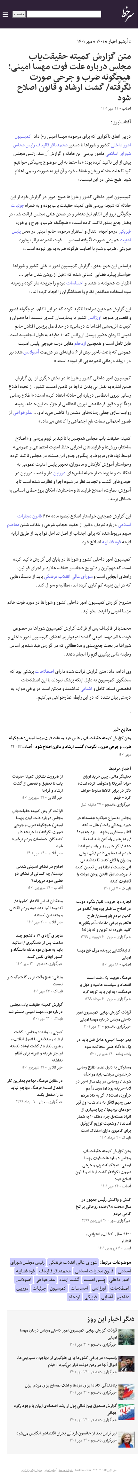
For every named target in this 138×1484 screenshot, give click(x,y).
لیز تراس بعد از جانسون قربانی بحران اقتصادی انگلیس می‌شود (66, 1433)
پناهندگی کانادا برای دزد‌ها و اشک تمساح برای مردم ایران (71, 1385)
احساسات (75, 283)
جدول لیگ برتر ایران (31, 1470)
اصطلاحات (44, 671)
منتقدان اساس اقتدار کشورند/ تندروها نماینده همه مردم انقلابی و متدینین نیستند (36, 908)
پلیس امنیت (94, 1280)
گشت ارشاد (69, 1280)
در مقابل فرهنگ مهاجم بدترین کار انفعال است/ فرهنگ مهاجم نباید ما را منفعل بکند (35, 1088)
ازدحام (80, 343)
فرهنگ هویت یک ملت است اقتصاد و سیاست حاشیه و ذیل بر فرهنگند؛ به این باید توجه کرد (105, 985)
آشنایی (86, 689)
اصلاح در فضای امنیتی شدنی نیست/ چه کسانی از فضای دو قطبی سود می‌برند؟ (39, 873)
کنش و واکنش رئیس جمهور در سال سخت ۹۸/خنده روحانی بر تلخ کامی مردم (103, 1206)
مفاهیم (13, 525)
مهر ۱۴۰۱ (84, 41)
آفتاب (26, 746)
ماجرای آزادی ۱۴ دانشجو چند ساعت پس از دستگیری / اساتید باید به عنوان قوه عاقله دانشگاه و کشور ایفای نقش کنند (37, 946)
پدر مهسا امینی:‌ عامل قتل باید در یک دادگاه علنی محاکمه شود (104, 1044)
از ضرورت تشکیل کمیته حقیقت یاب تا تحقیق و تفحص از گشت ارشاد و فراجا (37, 783)
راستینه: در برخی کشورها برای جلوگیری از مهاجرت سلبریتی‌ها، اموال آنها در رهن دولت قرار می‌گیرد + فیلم (67, 1362)
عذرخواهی (22, 412)
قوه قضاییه (111, 542)
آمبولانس (31, 352)
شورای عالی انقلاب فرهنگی (68, 576)
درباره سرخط (66, 1470)
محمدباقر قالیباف (52, 145)
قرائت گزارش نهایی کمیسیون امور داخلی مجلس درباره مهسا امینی (103, 1016)
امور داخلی (121, 145)
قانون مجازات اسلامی (94, 1271)
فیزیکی (124, 231)
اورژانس (94, 318)
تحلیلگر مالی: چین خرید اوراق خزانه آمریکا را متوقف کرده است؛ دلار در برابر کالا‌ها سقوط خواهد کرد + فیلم (104, 787)
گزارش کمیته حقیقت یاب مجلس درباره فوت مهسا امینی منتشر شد (35, 1008)
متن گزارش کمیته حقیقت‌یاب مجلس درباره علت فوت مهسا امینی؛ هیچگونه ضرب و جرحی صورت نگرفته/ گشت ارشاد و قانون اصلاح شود (103, 1165)
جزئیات (17, 205)
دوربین (59, 473)
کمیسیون (23, 136)
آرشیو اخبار (118, 41)
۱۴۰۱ (100, 41)
